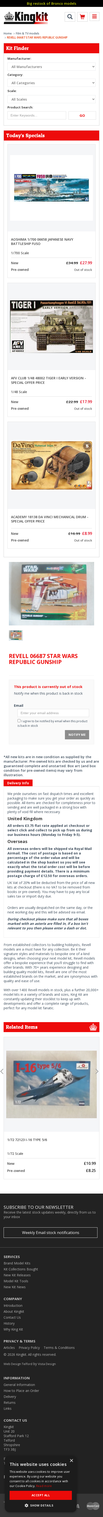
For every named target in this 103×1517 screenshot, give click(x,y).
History (9, 1323)
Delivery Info (18, 783)
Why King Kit (13, 1329)
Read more (44, 1486)
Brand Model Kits (17, 1263)
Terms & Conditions (59, 1347)
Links (7, 1408)
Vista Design (47, 1364)
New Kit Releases (17, 1275)
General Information (19, 1384)
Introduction (13, 1305)
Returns (10, 1402)
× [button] (71, 1461)
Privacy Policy (29, 1347)
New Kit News (15, 1287)
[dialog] (41, 1484)
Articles (9, 1347)
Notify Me (77, 734)
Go (82, 115)
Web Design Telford (18, 1364)
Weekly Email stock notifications (50, 1232)
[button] (41, 1505)
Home (8, 33)
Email (18, 705)
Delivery (10, 1396)
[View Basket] (82, 17)
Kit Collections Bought (21, 1269)
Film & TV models (27, 33)
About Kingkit (14, 1311)
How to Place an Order (21, 1390)
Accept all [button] (41, 1495)
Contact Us (12, 1317)
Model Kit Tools (16, 1281)
